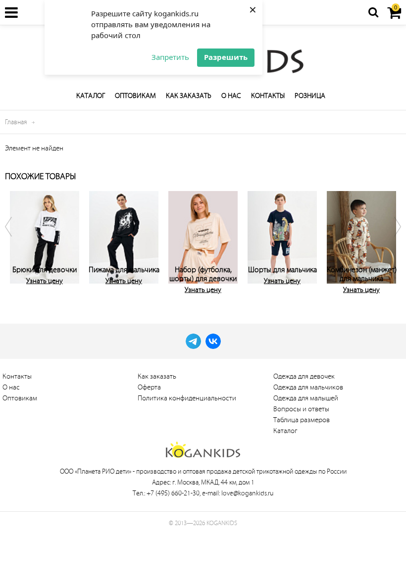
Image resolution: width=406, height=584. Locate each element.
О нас (231, 96)
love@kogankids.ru (247, 493)
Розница (310, 96)
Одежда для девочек (304, 376)
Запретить (170, 57)
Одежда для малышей (305, 398)
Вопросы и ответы (301, 409)
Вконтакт (213, 341)
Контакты (268, 96)
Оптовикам (135, 96)
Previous (15, 240)
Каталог (90, 96)
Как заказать (188, 96)
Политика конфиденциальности (187, 398)
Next (391, 240)
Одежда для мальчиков (308, 387)
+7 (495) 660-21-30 (173, 493)
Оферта (149, 387)
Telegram (193, 341)
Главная (16, 122)
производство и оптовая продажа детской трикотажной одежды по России (241, 471)
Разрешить (226, 57)
